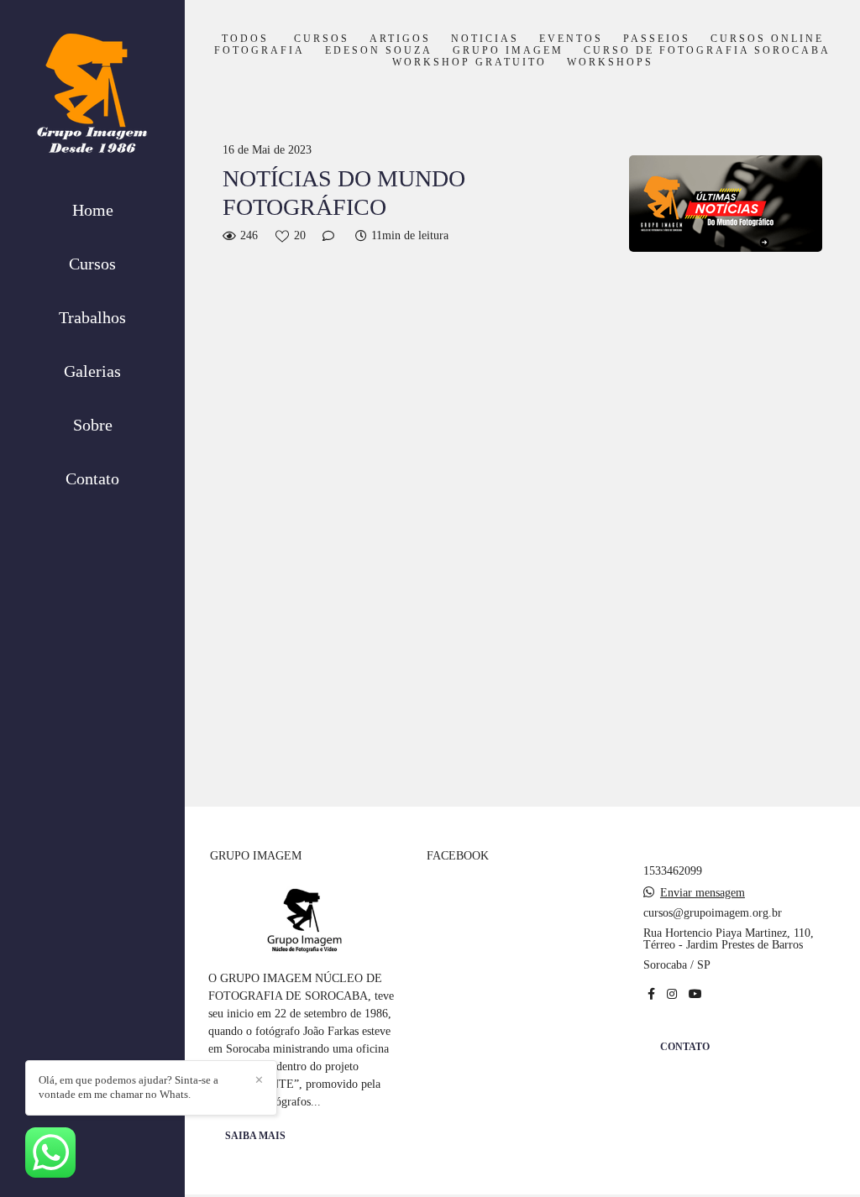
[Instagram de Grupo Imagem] (672, 994)
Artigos (400, 39)
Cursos (92, 263)
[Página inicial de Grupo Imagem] (92, 98)
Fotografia (259, 51)
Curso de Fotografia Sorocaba (707, 51)
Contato (92, 478)
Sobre (93, 425)
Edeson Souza (379, 51)
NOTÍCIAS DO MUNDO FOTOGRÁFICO (344, 192)
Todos (245, 39)
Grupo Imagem (508, 51)
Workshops (610, 63)
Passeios (656, 39)
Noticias (485, 39)
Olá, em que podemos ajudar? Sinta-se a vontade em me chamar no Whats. (128, 1087)
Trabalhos (92, 317)
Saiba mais (255, 1136)
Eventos (571, 39)
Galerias (92, 371)
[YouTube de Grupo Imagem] (695, 994)
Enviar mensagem (702, 893)
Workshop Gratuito (469, 63)
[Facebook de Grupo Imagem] (651, 994)
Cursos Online (767, 39)
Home (92, 210)
